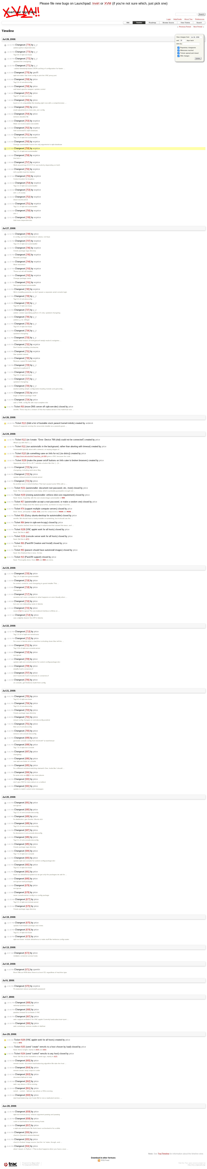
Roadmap (152, 22)
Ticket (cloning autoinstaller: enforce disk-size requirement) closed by (48, 495)
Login (169, 19)
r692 (28, 775)
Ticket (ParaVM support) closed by (31, 557)
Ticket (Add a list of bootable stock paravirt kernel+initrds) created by (50, 423)
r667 (27, 532)
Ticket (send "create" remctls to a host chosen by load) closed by (46, 1047)
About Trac (188, 19)
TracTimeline (163, 1154)
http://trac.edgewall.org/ (196, 1165)
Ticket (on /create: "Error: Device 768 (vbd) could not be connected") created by (53, 439)
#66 (44, 560)
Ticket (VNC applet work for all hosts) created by (38, 1040)
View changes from (183, 37)
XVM (107, 3)
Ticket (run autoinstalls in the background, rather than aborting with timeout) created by (56, 446)
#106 (61, 511)
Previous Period (185, 27)
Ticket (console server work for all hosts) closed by (39, 536)
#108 (69, 511)
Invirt (95, 3)
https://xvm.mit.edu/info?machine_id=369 (31, 456)
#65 (63, 498)
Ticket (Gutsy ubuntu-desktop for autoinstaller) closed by (42, 515)
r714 (20, 611)
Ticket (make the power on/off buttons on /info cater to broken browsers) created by (55, 460)
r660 (44, 1050)
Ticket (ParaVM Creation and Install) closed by (37, 543)
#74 (20, 1043)
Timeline (139, 22)
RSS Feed (105, 1160)
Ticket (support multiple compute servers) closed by (39, 508)
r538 (34, 511)
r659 (37, 1050)
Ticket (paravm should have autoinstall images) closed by (42, 550)
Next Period (197, 27)
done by (179, 44)
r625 (55, 1056)
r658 (38, 511)
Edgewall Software (32, 1165)
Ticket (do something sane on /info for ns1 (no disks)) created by (46, 453)
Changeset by (22, 45)
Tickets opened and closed (189, 53)
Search (199, 22)
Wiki (127, 22)
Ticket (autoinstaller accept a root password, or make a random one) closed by (52, 501)
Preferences (199, 19)
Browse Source (168, 22)
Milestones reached (186, 50)
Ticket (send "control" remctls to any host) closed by (40, 1053)
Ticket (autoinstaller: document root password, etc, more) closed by (47, 488)
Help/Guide (177, 19)
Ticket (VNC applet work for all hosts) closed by (38, 529)
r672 (27, 539)
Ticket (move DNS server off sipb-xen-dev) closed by (40, 406)
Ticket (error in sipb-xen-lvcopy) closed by (35, 522)
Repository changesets (188, 47)
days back (190, 40)
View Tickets (185, 22)
